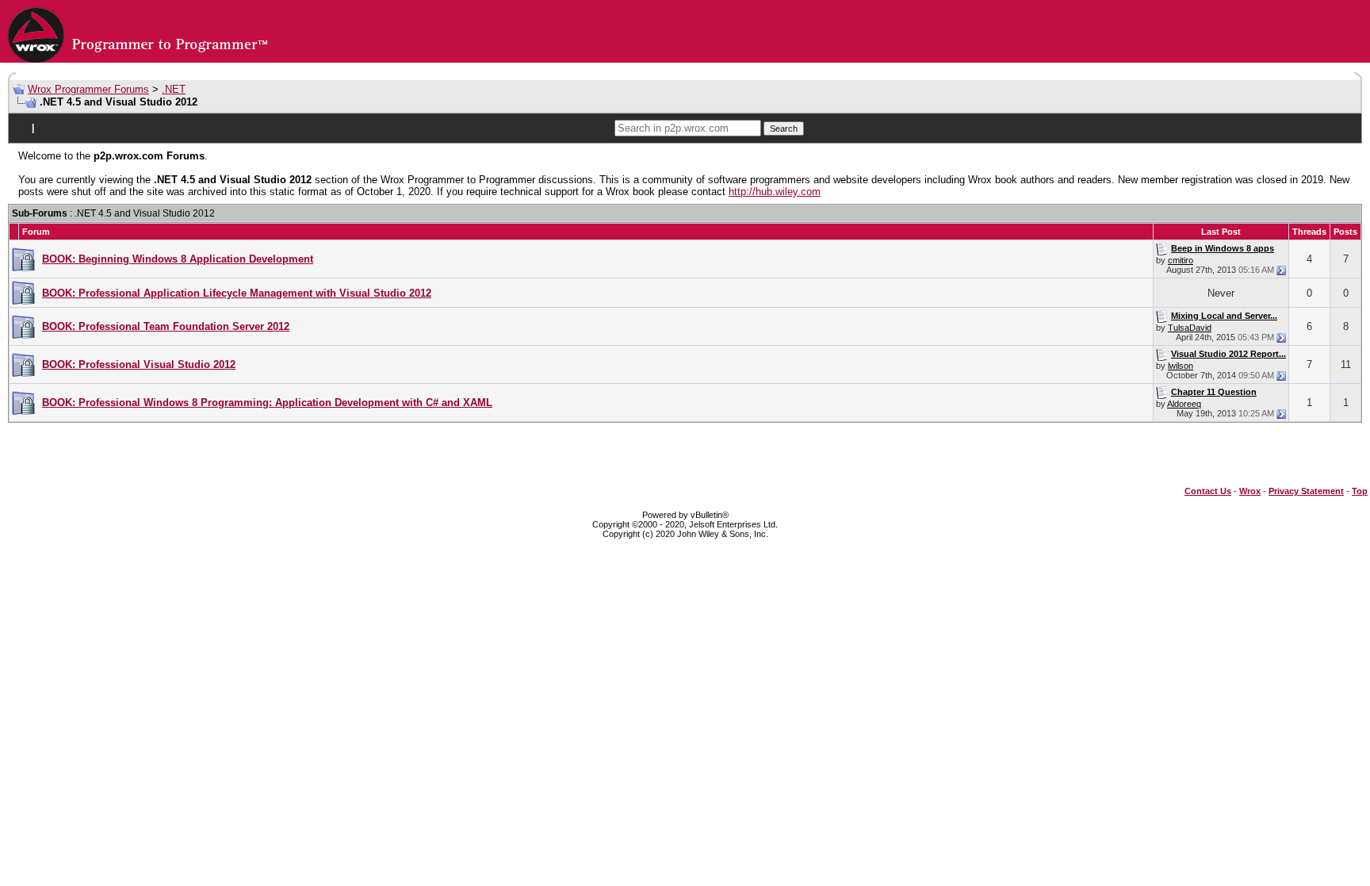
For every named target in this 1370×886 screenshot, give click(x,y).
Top (1360, 491)
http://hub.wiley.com (775, 192)
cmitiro (1180, 260)
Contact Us (1207, 491)
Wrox (1250, 491)
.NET (174, 89)
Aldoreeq (1184, 403)
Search (784, 128)
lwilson (1180, 365)
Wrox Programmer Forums (88, 89)
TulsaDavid (1189, 327)
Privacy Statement (1306, 491)
